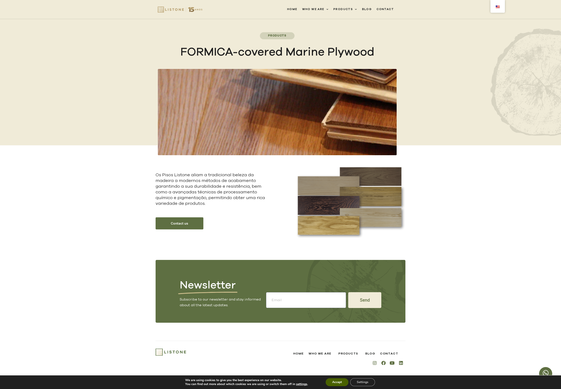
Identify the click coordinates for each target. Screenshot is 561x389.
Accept (337, 382)
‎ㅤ (398, 9)
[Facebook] (383, 363)
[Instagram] (374, 363)
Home (292, 9)
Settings (362, 382)
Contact (385, 9)
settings (301, 384)
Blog (367, 9)
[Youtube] (392, 363)
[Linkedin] (401, 363)
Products (343, 9)
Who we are (313, 9)
